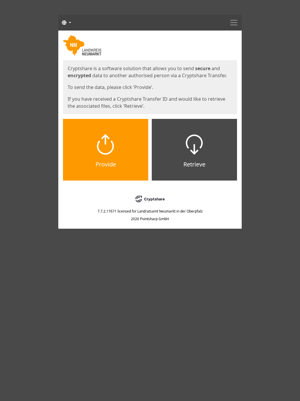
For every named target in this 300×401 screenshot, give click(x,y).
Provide (106, 164)
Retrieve (194, 164)
